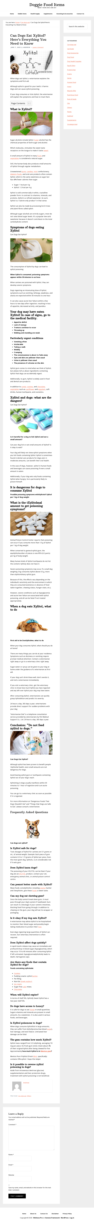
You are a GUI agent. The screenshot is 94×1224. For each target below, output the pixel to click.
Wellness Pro (38, 1218)
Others (29, 1096)
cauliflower (30, 389)
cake (24, 987)
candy (23, 387)
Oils (68, 103)
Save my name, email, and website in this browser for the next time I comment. (29, 1189)
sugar (49, 1029)
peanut (43, 888)
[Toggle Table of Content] (28, 103)
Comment (12, 1125)
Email (10, 1165)
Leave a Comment (37, 47)
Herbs (69, 78)
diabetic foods (16, 174)
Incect (69, 87)
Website (11, 1175)
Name (11, 1155)
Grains (69, 74)
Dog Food (70, 57)
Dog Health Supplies (74, 61)
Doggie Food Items (47, 4)
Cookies (17, 973)
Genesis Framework (52, 1218)
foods (34, 890)
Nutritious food (72, 95)
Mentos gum (46, 1051)
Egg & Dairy (71, 66)
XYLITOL (22, 874)
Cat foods (70, 49)
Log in (72, 1218)
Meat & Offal (71, 91)
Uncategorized (72, 124)
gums (24, 171)
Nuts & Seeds (71, 99)
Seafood (70, 116)
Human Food (71, 82)
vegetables (14, 158)
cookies (30, 387)
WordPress (65, 1218)
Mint (35, 1056)
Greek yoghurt (26, 981)
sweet (46, 150)
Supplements (71, 120)
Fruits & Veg (71, 70)
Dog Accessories (72, 53)
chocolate (41, 387)
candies (30, 171)
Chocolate (18, 989)
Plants (69, 112)
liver (40, 927)
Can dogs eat (22, 1096)
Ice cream (18, 984)
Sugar (36, 140)
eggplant (41, 389)
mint (36, 171)
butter (35, 976)
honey (32, 1010)
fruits (39, 156)
